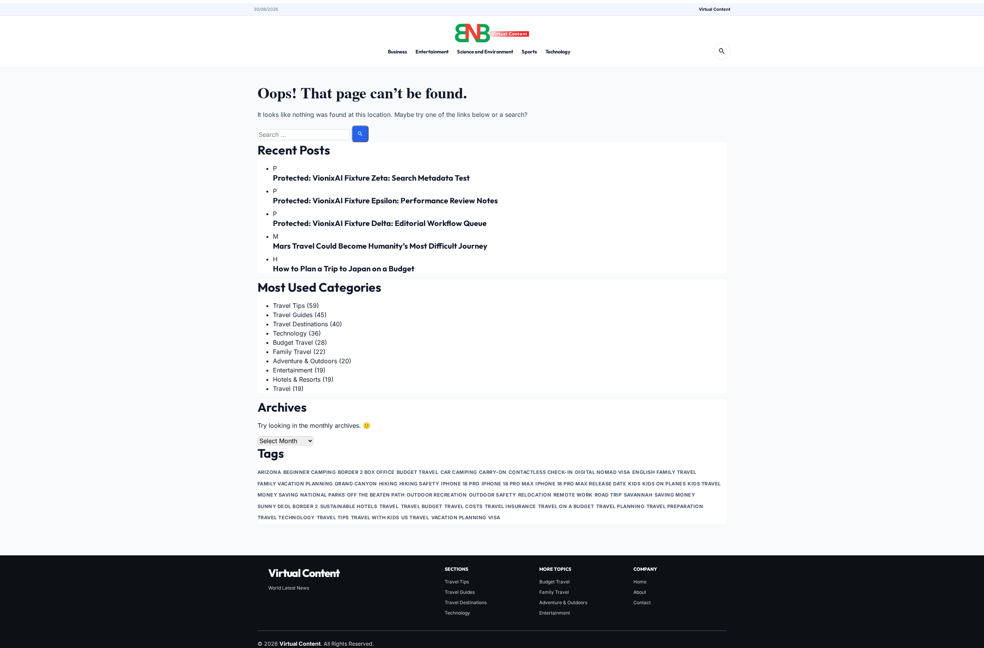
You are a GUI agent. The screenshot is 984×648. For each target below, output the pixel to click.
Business (397, 51)
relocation (535, 495)
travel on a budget (566, 506)
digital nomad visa (602, 472)
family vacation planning (295, 484)
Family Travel (292, 352)
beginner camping (309, 472)
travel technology (286, 517)
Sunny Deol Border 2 (288, 506)
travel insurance (510, 506)
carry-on (493, 472)
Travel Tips (289, 305)
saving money (675, 495)
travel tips (333, 517)
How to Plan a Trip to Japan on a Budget (343, 268)
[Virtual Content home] (492, 31)
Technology (557, 51)
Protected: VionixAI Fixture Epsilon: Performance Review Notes (385, 200)
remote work (573, 495)
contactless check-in (541, 472)
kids (634, 484)
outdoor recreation (437, 495)
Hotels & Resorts (297, 379)
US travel (415, 517)
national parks (322, 495)
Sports (529, 51)
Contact (642, 602)
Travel (282, 388)
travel (389, 506)
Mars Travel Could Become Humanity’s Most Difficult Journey (380, 246)
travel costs (463, 506)
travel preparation (675, 506)
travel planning (620, 506)
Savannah (638, 495)
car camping (458, 472)
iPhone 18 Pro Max (508, 484)
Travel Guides (292, 315)
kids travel (704, 484)
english (643, 472)
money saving (278, 495)
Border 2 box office (366, 472)
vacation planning (459, 517)
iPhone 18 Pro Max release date (580, 484)
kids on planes (664, 484)
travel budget (422, 506)
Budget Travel (293, 342)
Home (640, 582)
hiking (388, 484)
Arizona (269, 472)
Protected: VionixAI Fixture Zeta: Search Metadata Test (371, 178)
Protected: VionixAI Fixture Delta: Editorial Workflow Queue (380, 223)
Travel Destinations (300, 324)
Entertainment (432, 51)
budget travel (418, 472)
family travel (676, 472)
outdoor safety (492, 495)
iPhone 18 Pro (460, 484)
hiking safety (419, 484)
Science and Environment (485, 51)
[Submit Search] (360, 133)
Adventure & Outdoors (305, 361)
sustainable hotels (348, 506)
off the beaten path (376, 495)
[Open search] (721, 51)
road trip (608, 495)
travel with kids (375, 517)
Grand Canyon (356, 484)
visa (494, 517)
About (639, 592)
